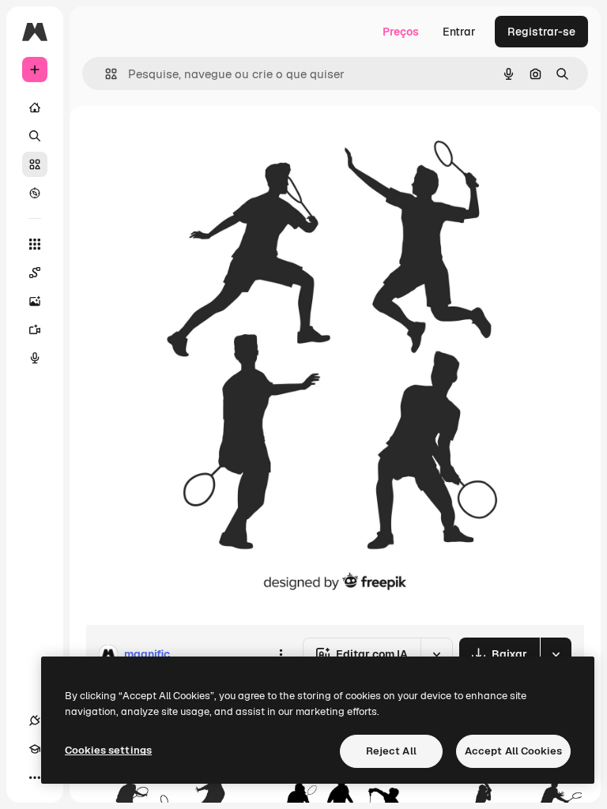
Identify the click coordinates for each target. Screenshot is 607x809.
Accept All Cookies (513, 751)
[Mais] (34, 777)
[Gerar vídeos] (34, 329)
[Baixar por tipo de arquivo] (555, 654)
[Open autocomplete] (104, 74)
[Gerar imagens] (34, 301)
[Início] (34, 107)
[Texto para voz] (34, 358)
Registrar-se (541, 31)
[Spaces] (34, 272)
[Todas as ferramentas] (34, 244)
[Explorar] (34, 192)
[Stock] (34, 164)
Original (186, 141)
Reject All (391, 751)
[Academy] (34, 749)
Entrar (459, 31)
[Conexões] (34, 720)
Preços (401, 31)
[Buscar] (34, 136)
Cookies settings (108, 750)
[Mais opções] (280, 654)
